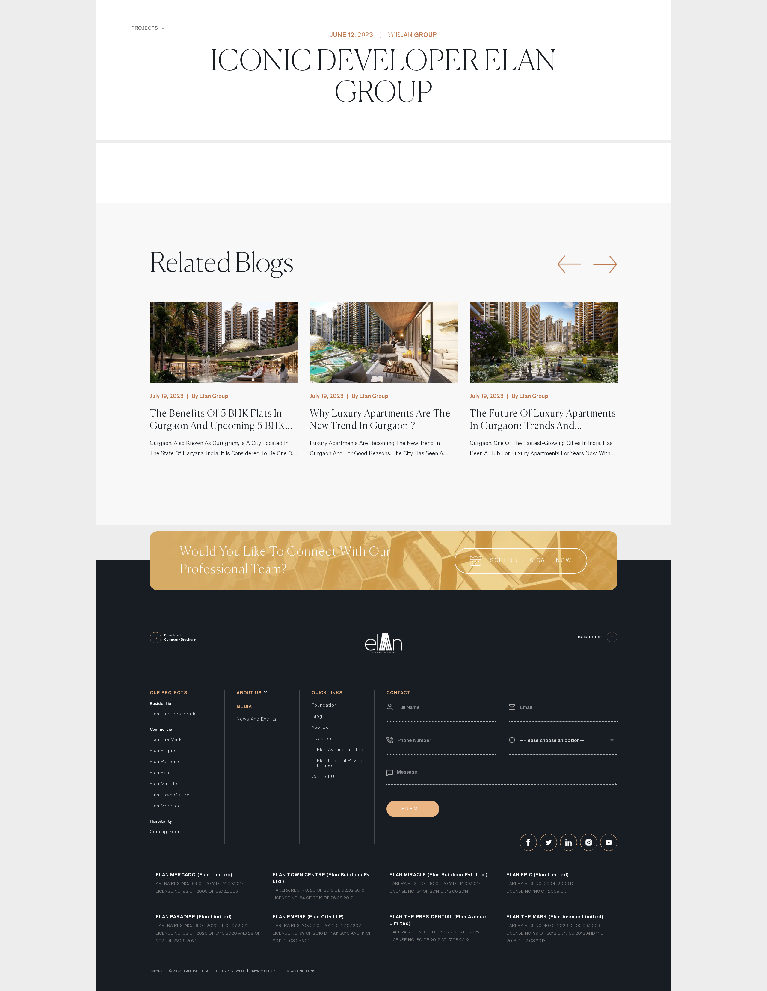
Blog (317, 716)
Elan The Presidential (174, 714)
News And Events (257, 719)
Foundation (324, 705)
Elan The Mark (166, 739)
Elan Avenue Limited (340, 750)
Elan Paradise (165, 761)
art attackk (606, 971)
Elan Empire (163, 750)
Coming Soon (165, 832)
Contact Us (324, 776)
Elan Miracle (163, 784)
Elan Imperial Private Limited (340, 763)
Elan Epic (160, 773)
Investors (322, 738)
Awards (320, 727)
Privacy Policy (262, 971)
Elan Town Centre (170, 795)
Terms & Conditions (297, 971)
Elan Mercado (165, 806)
